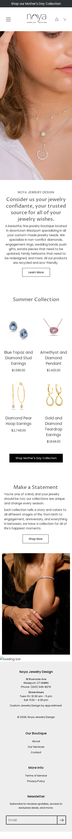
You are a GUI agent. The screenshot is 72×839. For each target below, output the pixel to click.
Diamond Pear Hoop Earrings (18, 420)
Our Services (36, 747)
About (36, 741)
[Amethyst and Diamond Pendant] (53, 329)
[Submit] (61, 820)
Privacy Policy (36, 781)
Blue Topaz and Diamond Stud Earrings (18, 358)
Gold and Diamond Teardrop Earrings (53, 426)
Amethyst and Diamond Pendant (53, 358)
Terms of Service (36, 775)
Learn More (36, 272)
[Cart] (65, 19)
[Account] (57, 19)
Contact (36, 752)
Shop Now (35, 539)
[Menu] (8, 19)
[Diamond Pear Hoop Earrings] (18, 395)
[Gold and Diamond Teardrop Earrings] (53, 395)
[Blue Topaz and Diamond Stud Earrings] (18, 329)
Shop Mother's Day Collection (36, 458)
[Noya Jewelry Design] (36, 19)
